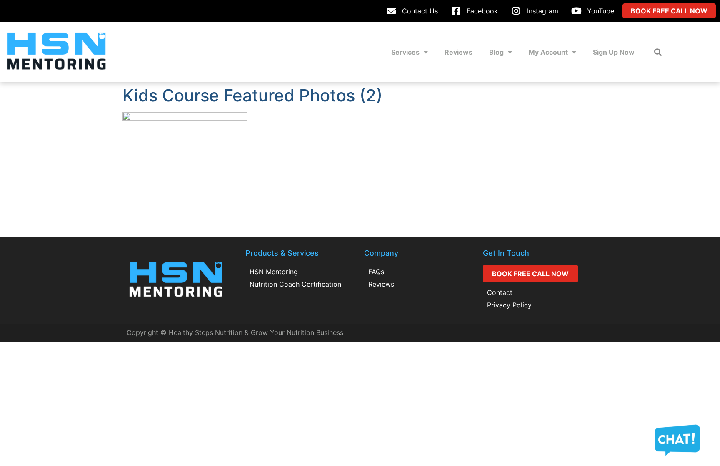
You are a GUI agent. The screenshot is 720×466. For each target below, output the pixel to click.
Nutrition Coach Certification (295, 284)
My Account (548, 52)
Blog (496, 52)
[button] (658, 52)
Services (405, 52)
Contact (499, 292)
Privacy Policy (509, 305)
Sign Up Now (614, 52)
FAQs (376, 271)
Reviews (458, 52)
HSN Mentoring (274, 271)
